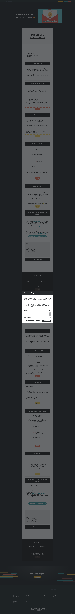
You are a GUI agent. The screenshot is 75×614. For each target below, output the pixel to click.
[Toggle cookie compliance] (50, 313)
